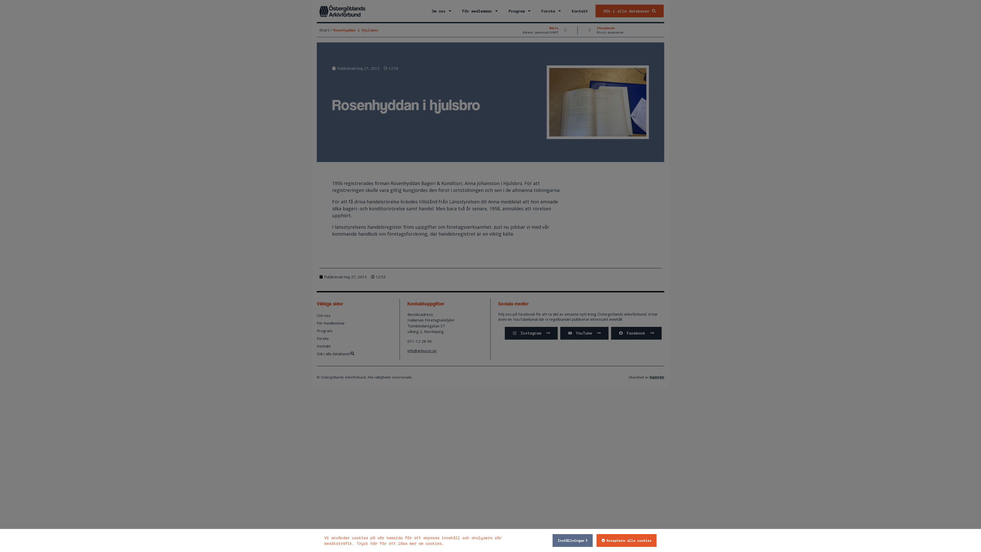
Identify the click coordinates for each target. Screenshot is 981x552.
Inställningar (571, 540)
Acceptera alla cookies (628, 540)
